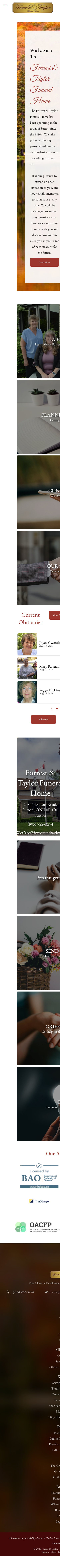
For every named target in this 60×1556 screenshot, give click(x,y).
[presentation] (52, 708)
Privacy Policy (49, 1552)
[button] (57, 708)
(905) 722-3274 (40, 824)
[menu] (5, 5)
